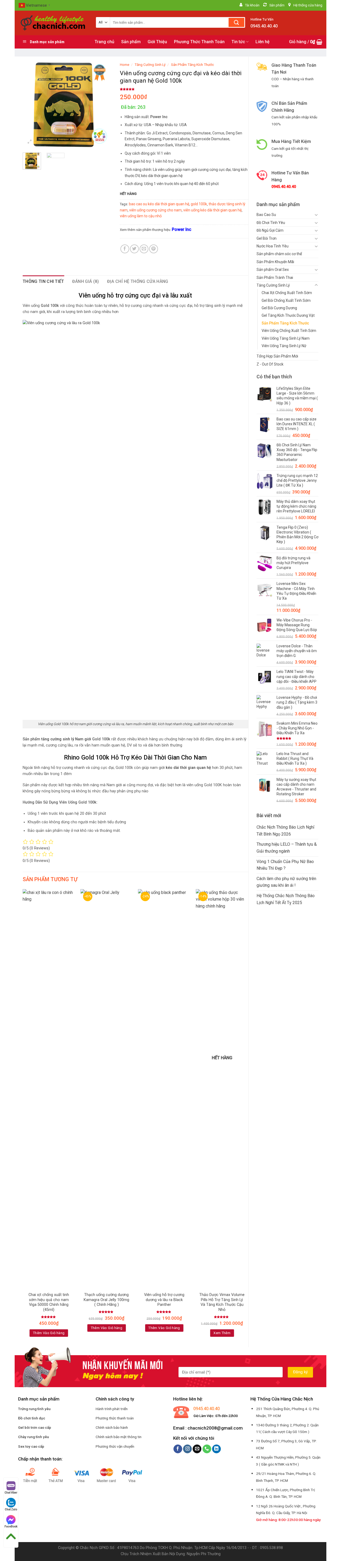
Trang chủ (104, 41)
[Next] (103, 104)
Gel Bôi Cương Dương (279, 308)
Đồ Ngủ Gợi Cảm (270, 230)
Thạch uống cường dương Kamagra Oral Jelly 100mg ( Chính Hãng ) (106, 1300)
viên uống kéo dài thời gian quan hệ (212, 210)
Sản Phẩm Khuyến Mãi (275, 262)
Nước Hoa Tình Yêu (273, 246)
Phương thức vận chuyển (115, 1446)
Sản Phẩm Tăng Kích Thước (285, 323)
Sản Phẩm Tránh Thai (275, 277)
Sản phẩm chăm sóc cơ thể (279, 254)
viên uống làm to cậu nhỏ (141, 216)
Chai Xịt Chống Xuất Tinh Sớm (287, 293)
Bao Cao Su (266, 214)
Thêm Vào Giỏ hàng (49, 1333)
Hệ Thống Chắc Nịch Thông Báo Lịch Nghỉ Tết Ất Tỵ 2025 (286, 899)
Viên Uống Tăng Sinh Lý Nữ (284, 346)
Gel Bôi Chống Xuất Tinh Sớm (286, 300)
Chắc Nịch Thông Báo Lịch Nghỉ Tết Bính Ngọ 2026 (285, 831)
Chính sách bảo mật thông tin (118, 1437)
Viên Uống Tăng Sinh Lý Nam (286, 338)
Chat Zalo (11, 1509)
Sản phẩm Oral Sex (273, 269)
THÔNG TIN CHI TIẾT (43, 281)
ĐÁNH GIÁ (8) (85, 281)
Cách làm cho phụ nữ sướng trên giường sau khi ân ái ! (286, 882)
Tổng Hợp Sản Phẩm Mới (277, 356)
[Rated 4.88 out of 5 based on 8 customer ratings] (184, 89)
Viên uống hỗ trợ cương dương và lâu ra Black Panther (164, 1300)
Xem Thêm (221, 1333)
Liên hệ (262, 41)
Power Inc (181, 229)
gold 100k (199, 204)
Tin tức (238, 41)
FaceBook (11, 1526)
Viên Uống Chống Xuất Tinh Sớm (289, 330)
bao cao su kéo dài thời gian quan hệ (159, 204)
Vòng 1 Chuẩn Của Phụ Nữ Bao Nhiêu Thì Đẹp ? (285, 865)
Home (124, 64)
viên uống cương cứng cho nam (155, 210)
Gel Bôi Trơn (267, 238)
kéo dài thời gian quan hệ (188, 767)
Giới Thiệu (157, 41)
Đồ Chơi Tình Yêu (271, 222)
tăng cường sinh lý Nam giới (66, 739)
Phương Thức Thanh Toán (199, 41)
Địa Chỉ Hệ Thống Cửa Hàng (137, 281)
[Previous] (31, 104)
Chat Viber (11, 1492)
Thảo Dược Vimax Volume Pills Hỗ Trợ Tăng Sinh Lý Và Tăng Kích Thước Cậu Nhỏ (222, 1302)
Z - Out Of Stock (270, 364)
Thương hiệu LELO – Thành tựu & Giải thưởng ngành (287, 848)
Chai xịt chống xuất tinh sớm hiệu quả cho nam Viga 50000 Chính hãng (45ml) (49, 1302)
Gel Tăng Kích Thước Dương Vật (288, 315)
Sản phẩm (131, 41)
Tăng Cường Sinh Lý (273, 285)
